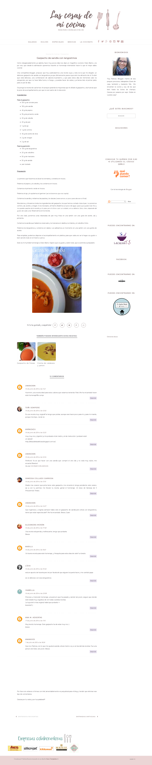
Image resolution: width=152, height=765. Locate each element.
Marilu (29, 547)
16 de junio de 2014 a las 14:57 (35, 506)
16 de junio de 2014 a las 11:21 (35, 389)
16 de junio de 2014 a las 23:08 (36, 593)
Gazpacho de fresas (26, 363)
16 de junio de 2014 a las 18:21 (35, 550)
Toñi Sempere (32, 408)
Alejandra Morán (34, 525)
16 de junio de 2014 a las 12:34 (35, 457)
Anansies (30, 639)
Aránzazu (30, 429)
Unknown (30, 386)
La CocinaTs (86, 42)
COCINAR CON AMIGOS (39, 466)
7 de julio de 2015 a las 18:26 (35, 642)
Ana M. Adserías (33, 617)
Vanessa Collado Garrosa (39, 478)
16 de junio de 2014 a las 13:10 (35, 481)
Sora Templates (51, 759)
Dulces (44, 42)
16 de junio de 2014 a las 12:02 (35, 411)
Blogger (129, 189)
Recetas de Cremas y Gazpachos (57, 54)
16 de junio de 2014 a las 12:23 (35, 432)
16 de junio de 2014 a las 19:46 (35, 569)
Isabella (30, 590)
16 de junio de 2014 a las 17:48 (35, 528)
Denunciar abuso (112, 337)
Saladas (32, 42)
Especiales (58, 42)
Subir (132, 759)
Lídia (28, 566)
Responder (93, 398)
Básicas (72, 42)
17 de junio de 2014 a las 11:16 (35, 621)
